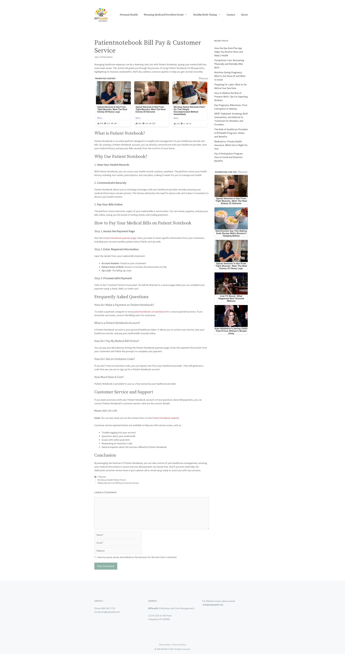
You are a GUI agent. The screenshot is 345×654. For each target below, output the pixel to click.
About (244, 14)
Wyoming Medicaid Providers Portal (164, 14)
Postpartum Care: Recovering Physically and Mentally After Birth (229, 64)
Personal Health (129, 14)
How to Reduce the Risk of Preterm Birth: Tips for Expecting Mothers (231, 96)
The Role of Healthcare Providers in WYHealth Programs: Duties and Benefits (231, 133)
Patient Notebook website (165, 417)
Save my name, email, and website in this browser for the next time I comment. (137, 557)
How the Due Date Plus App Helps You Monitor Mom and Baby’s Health (228, 52)
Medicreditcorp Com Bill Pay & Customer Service (118, 483)
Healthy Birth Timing (205, 14)
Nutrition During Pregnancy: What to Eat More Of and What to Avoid (229, 76)
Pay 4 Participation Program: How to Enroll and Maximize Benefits (228, 157)
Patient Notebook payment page (119, 237)
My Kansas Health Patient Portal (111, 480)
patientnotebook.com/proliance (149, 311)
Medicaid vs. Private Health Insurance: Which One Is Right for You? (231, 145)
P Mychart (102, 476)
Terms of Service (179, 644)
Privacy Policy (164, 644)
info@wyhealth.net (213, 604)
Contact (231, 14)
